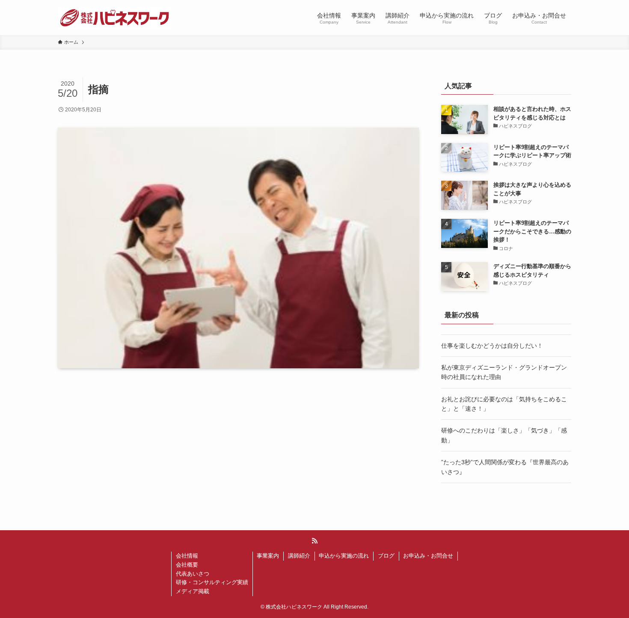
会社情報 (187, 555)
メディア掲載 (192, 591)
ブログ (386, 555)
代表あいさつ (192, 573)
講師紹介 (299, 555)
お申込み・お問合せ (428, 555)
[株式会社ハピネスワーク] (114, 17)
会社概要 (187, 564)
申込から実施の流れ (344, 555)
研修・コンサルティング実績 (212, 582)
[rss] (314, 541)
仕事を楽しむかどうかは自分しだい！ (492, 345)
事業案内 (268, 555)
